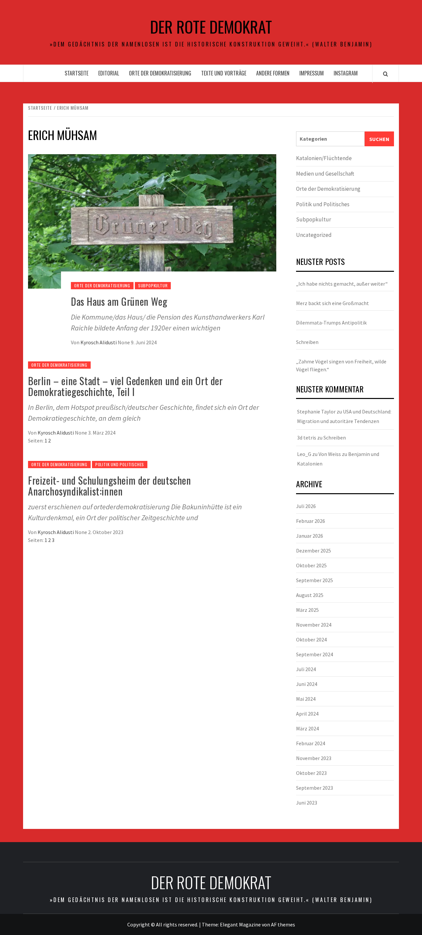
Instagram (346, 73)
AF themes (283, 924)
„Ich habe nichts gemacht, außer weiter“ (342, 283)
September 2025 (314, 580)
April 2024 (307, 713)
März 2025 (307, 610)
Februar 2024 (310, 743)
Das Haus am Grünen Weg (119, 301)
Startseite (76, 73)
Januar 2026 (309, 535)
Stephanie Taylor (316, 411)
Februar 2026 (310, 521)
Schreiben (307, 342)
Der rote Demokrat (211, 26)
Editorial (108, 73)
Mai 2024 (306, 698)
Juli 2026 (306, 506)
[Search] (385, 74)
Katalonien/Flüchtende (324, 158)
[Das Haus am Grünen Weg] (152, 220)
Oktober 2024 (311, 639)
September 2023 (314, 787)
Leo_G (304, 454)
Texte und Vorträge (223, 73)
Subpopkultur (153, 285)
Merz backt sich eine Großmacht (332, 303)
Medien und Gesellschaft (325, 173)
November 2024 (313, 624)
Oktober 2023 (311, 773)
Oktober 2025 (311, 565)
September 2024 (314, 654)
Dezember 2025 (313, 550)
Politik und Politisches (119, 464)
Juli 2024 (306, 669)
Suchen (379, 139)
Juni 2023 (306, 802)
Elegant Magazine (240, 924)
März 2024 (307, 728)
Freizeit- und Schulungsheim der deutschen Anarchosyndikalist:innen (109, 485)
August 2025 (309, 595)
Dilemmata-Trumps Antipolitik (331, 322)
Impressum (311, 73)
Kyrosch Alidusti (99, 342)
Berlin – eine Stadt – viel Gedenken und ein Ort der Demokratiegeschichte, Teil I (125, 386)
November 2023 (313, 758)
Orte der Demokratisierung (160, 73)
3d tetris (306, 437)
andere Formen (272, 73)
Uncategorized (314, 235)
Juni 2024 (306, 684)
